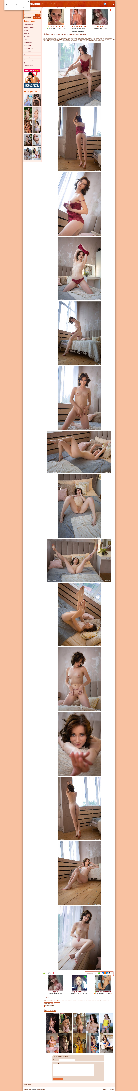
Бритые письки (105, 1000)
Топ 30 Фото (55, 4)
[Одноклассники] (105, 973)
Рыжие (25, 39)
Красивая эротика (28, 24)
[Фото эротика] (32, 4)
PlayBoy (26, 30)
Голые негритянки (28, 48)
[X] (109, 973)
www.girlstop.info (28, 1085)
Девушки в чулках (28, 62)
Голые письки (27, 45)
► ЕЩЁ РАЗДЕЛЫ (28, 65)
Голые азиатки (27, 51)
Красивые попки (28, 42)
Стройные (88, 1000)
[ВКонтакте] (103, 973)
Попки (59, 1000)
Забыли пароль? (28, 17)
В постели (57, 1002)
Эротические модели (29, 60)
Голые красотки (96, 1000)
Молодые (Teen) (28, 57)
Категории (45, 4)
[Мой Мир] (107, 973)
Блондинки (27, 36)
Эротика (34, 1089)
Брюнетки (26, 33)
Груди (25, 54)
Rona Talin (52, 1003)
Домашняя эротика (29, 27)
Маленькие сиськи (48, 1002)
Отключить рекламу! (78, 31)
